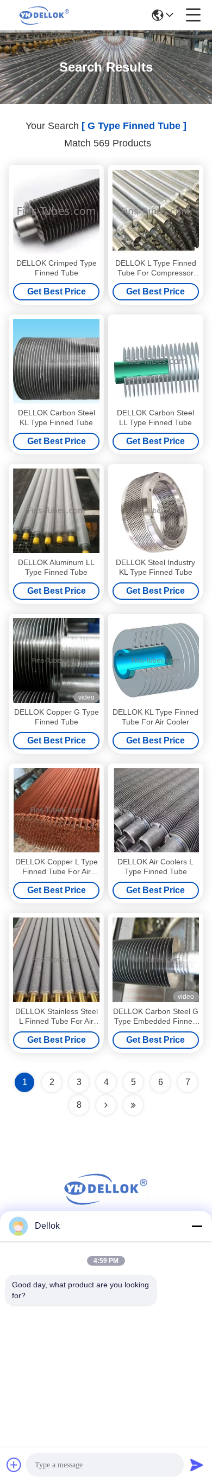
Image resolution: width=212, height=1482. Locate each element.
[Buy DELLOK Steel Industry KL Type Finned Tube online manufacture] (156, 511)
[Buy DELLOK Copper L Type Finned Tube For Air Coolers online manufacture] (56, 810)
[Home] (106, 1202)
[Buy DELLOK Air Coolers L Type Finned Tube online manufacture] (156, 810)
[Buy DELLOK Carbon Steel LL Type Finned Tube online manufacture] (156, 361)
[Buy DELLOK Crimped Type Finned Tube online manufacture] (56, 211)
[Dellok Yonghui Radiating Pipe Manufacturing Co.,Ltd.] (44, 15)
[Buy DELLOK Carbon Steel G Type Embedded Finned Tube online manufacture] (156, 960)
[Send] (196, 1465)
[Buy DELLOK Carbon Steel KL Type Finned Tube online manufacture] (56, 361)
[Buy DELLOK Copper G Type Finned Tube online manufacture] (56, 660)
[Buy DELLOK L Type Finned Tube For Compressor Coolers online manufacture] (156, 211)
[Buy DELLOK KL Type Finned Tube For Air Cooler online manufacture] (156, 660)
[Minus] (196, 1226)
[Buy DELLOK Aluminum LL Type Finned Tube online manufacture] (56, 511)
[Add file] (14, 1465)
